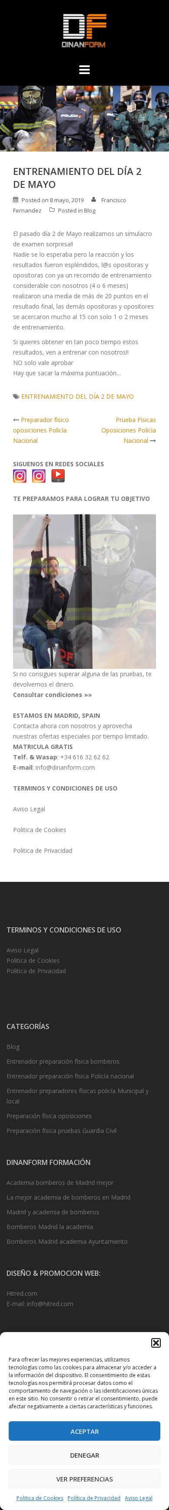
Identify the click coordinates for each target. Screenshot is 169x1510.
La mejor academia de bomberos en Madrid (68, 1197)
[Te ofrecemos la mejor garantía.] (84, 591)
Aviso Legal (139, 1498)
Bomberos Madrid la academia (49, 1227)
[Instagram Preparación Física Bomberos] (39, 475)
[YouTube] (58, 475)
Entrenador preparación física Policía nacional (70, 1076)
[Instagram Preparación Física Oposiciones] (20, 475)
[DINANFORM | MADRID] (84, 33)
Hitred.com (21, 1293)
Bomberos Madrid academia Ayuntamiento (67, 1241)
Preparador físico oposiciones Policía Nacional (41, 430)
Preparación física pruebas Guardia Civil (61, 1130)
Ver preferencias (84, 1479)
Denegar (84, 1455)
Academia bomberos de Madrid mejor (60, 1182)
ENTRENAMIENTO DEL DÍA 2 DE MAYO (77, 396)
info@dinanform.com (65, 767)
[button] (156, 1343)
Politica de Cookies (39, 1498)
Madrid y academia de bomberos (52, 1212)
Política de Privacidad (94, 1498)
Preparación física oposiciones (49, 1116)
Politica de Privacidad (42, 850)
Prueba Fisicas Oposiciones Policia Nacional (128, 430)
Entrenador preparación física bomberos (63, 1061)
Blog (89, 210)
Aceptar (85, 1431)
